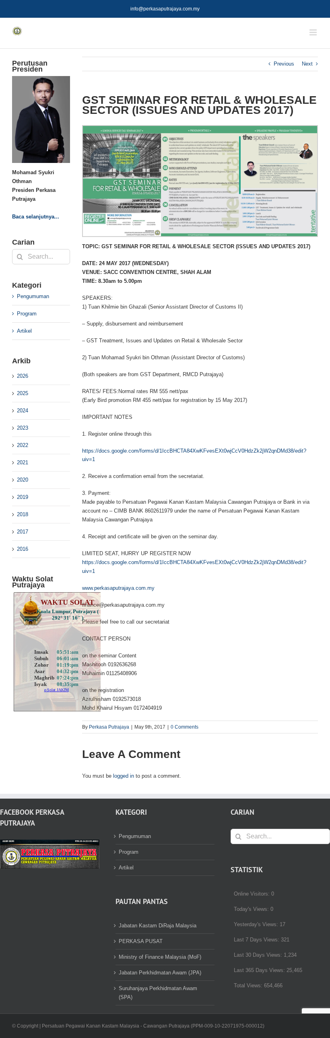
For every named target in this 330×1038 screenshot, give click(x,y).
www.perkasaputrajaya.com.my (118, 588)
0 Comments (184, 727)
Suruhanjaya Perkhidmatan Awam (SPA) (158, 992)
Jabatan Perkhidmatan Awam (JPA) (160, 973)
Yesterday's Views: (257, 924)
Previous (284, 64)
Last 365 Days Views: (260, 970)
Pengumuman (33, 296)
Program (27, 314)
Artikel (24, 331)
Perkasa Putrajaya (109, 727)
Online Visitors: (252, 894)
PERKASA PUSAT (141, 941)
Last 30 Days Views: (259, 955)
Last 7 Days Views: (257, 940)
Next (307, 64)
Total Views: (249, 985)
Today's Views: (252, 909)
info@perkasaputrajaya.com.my (165, 9)
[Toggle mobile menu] (313, 32)
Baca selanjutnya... (35, 217)
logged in (123, 776)
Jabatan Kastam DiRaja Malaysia (157, 926)
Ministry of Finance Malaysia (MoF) (160, 957)
